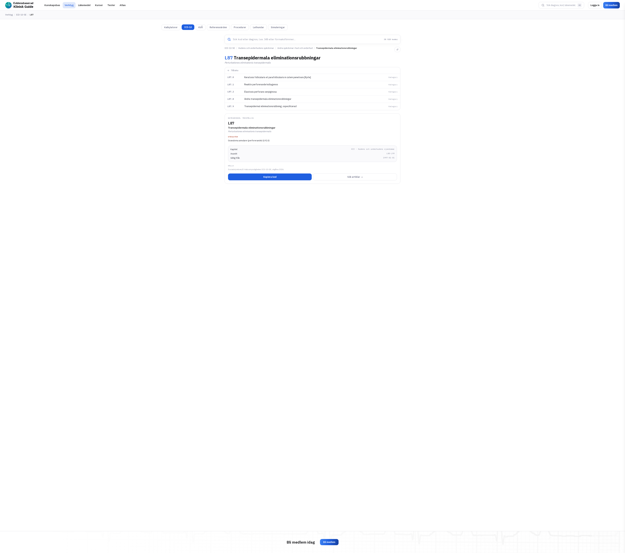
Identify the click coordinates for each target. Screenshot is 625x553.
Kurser (99, 5)
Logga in (594, 5)
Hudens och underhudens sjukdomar (256, 48)
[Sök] (543, 5)
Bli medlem (611, 5)
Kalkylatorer (171, 27)
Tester (111, 5)
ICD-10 (188, 27)
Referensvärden (218, 27)
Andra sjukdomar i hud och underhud (295, 48)
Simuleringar (278, 27)
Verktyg (69, 5)
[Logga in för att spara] (397, 49)
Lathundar (258, 27)
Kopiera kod (270, 176)
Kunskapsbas (52, 5)
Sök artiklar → (355, 176)
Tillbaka (234, 70)
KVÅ (200, 27)
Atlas (123, 5)
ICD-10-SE (21, 14)
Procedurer (240, 27)
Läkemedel (84, 5)
